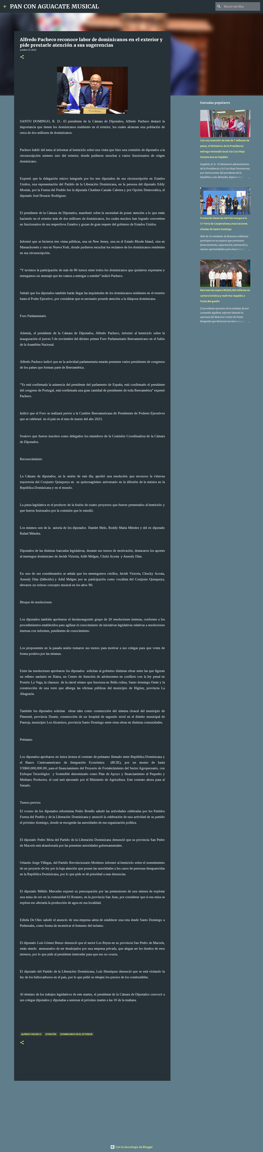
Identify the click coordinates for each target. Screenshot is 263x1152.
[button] (22, 57)
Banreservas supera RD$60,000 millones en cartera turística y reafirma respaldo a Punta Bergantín (225, 296)
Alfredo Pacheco (31, 1034)
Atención (50, 1034)
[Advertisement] (92, 1111)
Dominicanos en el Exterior (76, 1034)
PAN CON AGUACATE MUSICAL (54, 6)
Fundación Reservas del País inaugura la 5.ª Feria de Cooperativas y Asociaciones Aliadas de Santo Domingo (223, 224)
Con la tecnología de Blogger (134, 1147)
